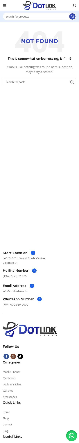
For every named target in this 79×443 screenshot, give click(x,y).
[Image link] (30, 329)
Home (6, 412)
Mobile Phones (12, 372)
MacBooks (9, 378)
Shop (6, 418)
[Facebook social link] (6, 356)
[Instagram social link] (13, 356)
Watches (8, 390)
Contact (7, 424)
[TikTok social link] (20, 356)
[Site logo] (39, 5)
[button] (71, 435)
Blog (5, 431)
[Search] (72, 16)
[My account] (74, 5)
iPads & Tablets (12, 384)
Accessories (10, 397)
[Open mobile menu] (4, 5)
